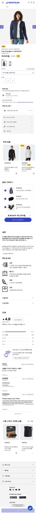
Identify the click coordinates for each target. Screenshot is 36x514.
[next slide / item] (34, 27)
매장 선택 (30, 110)
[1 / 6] (18, 26)
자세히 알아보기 (29, 403)
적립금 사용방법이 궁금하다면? (21, 358)
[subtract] (3, 81)
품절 (20, 511)
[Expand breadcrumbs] (2, 7)
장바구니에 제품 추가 (18, 219)
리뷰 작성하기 (18, 320)
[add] (12, 81)
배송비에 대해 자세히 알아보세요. (25, 102)
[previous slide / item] (1, 27)
